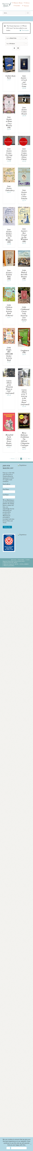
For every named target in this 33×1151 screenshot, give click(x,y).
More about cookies (19, 1148)
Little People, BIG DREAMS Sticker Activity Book (9, 353)
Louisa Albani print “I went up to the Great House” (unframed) (25, 397)
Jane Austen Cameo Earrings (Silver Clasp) (9, 154)
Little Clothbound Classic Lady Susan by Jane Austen (25, 313)
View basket (25, 30)
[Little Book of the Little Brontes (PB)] (24, 251)
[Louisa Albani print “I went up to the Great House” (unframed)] (24, 369)
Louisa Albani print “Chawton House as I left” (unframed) (10, 387)
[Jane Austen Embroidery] (9, 168)
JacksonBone (11, 565)
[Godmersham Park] (9, 57)
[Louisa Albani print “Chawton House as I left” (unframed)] (9, 369)
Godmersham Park (10, 77)
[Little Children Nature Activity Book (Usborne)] (9, 288)
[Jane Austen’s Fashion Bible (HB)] (9, 251)
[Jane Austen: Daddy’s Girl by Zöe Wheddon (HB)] (9, 208)
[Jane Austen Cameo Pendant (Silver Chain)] (24, 137)
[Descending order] (26, 38)
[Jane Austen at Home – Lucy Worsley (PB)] (9, 95)
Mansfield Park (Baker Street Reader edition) (9, 440)
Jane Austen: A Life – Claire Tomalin (24, 194)
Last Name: (6, 495)
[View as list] (18, 48)
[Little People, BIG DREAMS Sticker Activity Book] (9, 329)
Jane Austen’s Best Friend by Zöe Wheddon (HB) (24, 235)
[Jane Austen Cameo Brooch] (24, 95)
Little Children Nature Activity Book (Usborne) (9, 310)
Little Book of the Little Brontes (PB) (24, 274)
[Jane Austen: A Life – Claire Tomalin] (24, 168)
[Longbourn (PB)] (24, 329)
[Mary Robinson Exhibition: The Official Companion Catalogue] (24, 414)
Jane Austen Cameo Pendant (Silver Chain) (24, 154)
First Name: (6, 489)
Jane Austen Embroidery (10, 188)
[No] (31, 1144)
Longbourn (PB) (25, 351)
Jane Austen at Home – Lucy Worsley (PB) (9, 122)
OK (8, 1148)
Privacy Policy (21, 559)
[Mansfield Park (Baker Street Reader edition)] (9, 414)
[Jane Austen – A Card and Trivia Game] (24, 57)
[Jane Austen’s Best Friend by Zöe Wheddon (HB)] (24, 208)
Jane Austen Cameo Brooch (24, 110)
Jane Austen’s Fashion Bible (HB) (9, 274)
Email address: (6, 484)
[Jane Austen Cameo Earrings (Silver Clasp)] (9, 137)
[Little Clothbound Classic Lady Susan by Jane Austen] (24, 288)
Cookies (28, 559)
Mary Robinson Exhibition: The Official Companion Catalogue (25, 439)
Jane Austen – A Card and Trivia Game (24, 81)
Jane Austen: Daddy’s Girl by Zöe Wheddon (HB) (9, 235)
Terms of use (13, 559)
